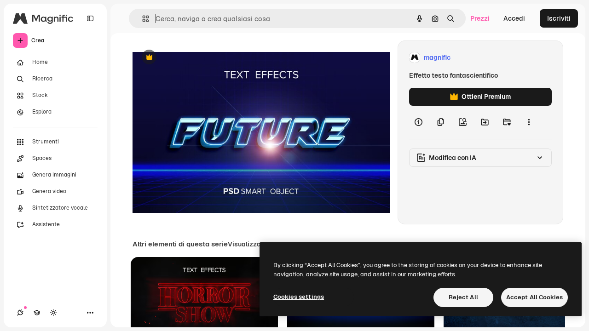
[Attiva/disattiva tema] (53, 312)
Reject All (463, 297)
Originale (193, 57)
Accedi (514, 18)
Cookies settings (298, 297)
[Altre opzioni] (529, 122)
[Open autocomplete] (142, 18)
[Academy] (36, 312)
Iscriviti (559, 18)
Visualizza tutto (252, 244)
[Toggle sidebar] (90, 18)
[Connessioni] (20, 312)
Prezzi (480, 18)
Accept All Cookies (534, 297)
